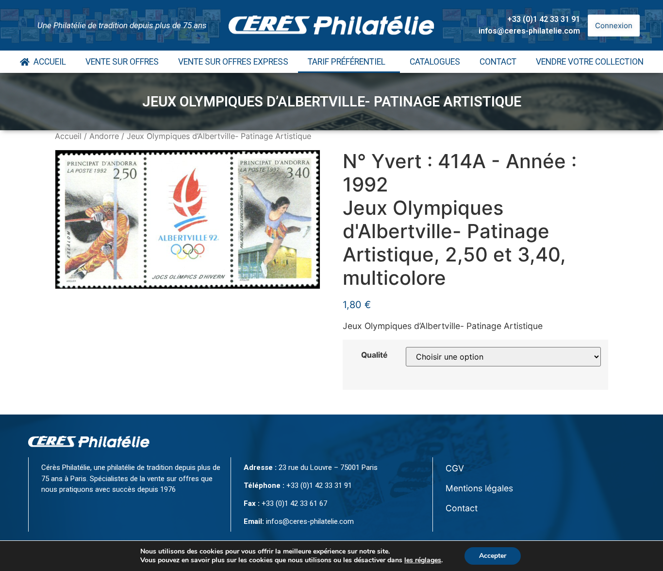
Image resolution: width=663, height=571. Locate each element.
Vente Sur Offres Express (233, 62)
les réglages (422, 560)
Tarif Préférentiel (346, 62)
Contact (498, 62)
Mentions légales (479, 488)
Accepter (492, 555)
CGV (455, 468)
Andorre (104, 136)
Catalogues (435, 62)
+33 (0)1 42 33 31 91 (543, 19)
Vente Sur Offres (122, 62)
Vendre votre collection (590, 62)
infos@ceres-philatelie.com (529, 30)
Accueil (48, 62)
